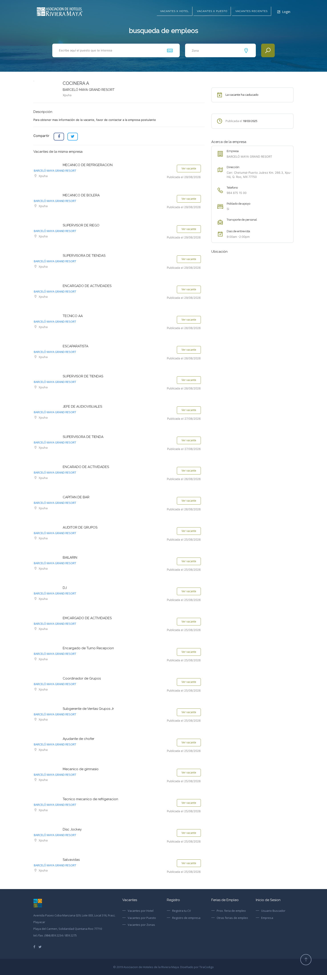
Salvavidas (71, 860)
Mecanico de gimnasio (81, 769)
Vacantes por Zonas (141, 925)
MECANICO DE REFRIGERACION (88, 165)
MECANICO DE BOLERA (81, 195)
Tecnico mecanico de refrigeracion (90, 799)
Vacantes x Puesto (212, 11)
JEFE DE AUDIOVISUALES (82, 407)
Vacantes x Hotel (174, 11)
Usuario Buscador (273, 911)
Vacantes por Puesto (142, 918)
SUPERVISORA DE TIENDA (83, 437)
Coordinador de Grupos (82, 678)
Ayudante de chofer (78, 739)
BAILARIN (70, 558)
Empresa (267, 918)
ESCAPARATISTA (75, 346)
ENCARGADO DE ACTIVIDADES (87, 286)
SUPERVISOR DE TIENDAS (83, 376)
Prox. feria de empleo (231, 911)
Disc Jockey (72, 829)
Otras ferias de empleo (232, 918)
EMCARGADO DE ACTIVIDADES (87, 618)
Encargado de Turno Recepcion (88, 648)
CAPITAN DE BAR (76, 497)
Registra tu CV (181, 911)
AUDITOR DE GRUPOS (80, 527)
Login (286, 11)
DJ (65, 588)
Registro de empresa (186, 918)
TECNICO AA (73, 316)
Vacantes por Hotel (140, 911)
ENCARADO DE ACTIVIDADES (86, 467)
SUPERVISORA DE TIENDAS (84, 256)
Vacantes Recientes (251, 11)
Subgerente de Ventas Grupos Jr (88, 709)
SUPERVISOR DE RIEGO (81, 225)
